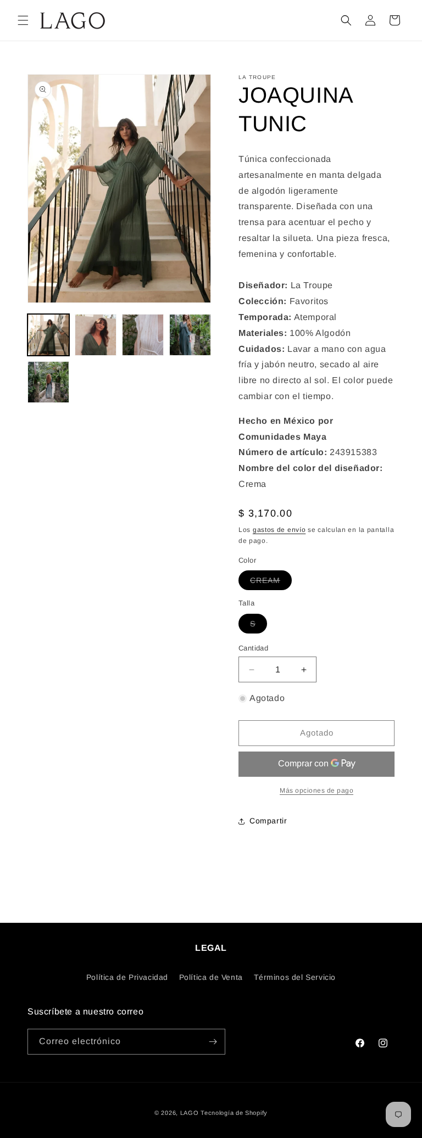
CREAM (271, 582)
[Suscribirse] (213, 1042)
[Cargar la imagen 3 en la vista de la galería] (143, 335)
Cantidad (253, 648)
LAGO (189, 1112)
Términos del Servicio (295, 977)
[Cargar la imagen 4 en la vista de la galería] (190, 335)
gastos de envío (279, 530)
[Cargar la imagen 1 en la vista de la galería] (48, 335)
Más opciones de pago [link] (316, 790)
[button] (23, 20)
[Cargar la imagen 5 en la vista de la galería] (48, 382)
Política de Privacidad (127, 977)
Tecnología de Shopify (234, 1112)
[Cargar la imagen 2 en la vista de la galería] (95, 335)
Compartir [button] (268, 820)
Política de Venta (211, 977)
